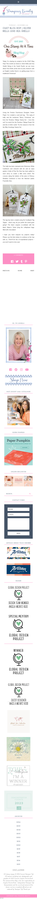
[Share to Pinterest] (25, 261)
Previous (6, 270)
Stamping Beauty (24, 896)
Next (32, 270)
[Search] (30, 494)
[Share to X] (16, 261)
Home (20, 270)
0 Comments (18, 255)
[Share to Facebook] (11, 261)
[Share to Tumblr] (21, 261)
